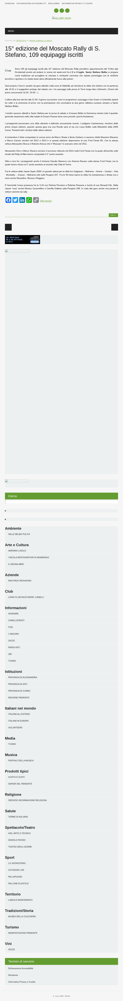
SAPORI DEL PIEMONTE (20, 784)
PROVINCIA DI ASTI (17, 684)
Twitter (62, 10)
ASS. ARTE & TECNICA (19, 833)
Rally (113, 215)
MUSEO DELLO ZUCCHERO (22, 916)
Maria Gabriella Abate (41, 40)
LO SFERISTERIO (17, 863)
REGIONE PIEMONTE (18, 697)
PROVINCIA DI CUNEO (19, 691)
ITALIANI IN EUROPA (18, 721)
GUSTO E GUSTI (16, 777)
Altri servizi (46, 201)
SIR (10, 654)
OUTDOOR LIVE (16, 870)
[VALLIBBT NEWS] (61, 18)
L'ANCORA (13, 634)
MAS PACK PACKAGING (20, 580)
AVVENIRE (13, 613)
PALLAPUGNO (15, 877)
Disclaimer (54, 3)
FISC (10, 627)
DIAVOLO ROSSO (17, 840)
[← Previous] (8, 227)
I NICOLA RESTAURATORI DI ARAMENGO (28, 557)
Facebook (56, 10)
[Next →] (114, 227)
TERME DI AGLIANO (18, 817)
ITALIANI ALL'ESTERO (19, 714)
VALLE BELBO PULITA (19, 534)
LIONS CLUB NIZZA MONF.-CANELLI (26, 597)
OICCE (11, 640)
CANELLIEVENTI (16, 620)
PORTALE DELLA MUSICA (21, 760)
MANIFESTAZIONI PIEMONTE (22, 933)
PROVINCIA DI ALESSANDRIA (22, 677)
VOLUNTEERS (15, 727)
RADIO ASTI (14, 647)
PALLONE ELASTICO (18, 883)
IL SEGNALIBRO (16, 564)
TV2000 (12, 661)
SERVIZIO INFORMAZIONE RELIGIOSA (27, 800)
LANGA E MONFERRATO (20, 900)
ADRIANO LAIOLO (17, 550)
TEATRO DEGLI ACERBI (20, 847)
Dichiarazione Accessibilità (31, 3)
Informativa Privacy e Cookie (77, 3)
